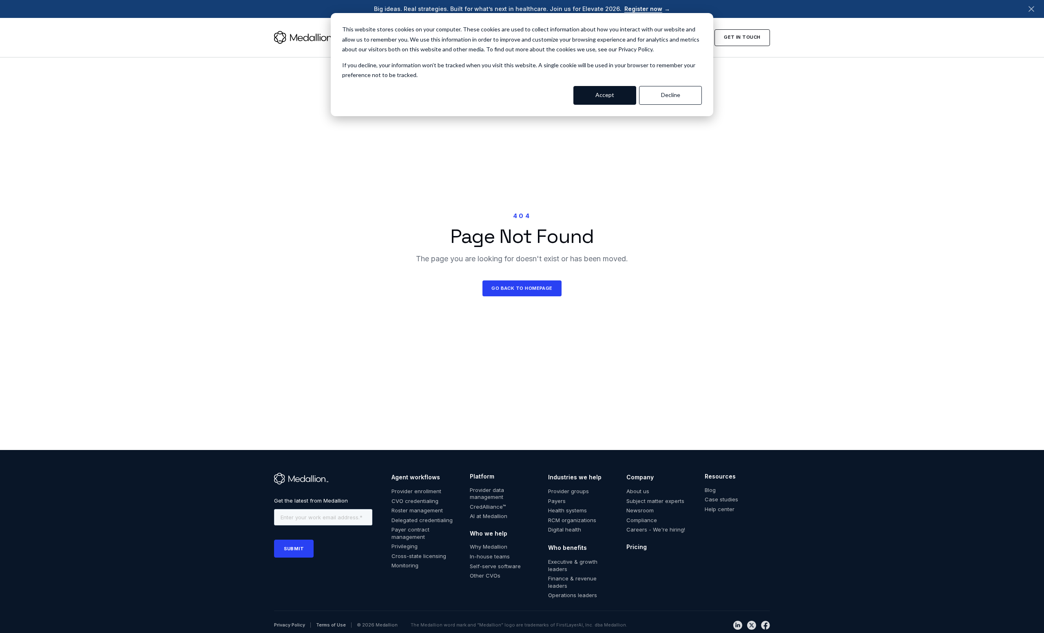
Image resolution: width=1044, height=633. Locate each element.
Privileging (405, 546)
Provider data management (487, 494)
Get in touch (742, 37)
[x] (751, 625)
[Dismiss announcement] (1031, 8)
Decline (670, 94)
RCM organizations (572, 520)
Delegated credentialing (422, 520)
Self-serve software (495, 566)
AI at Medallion (488, 516)
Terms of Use (331, 625)
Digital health (564, 529)
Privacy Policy (289, 625)
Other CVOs (485, 575)
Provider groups (568, 491)
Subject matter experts (655, 501)
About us (637, 491)
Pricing (636, 546)
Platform (482, 476)
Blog (710, 490)
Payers (557, 501)
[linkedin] (737, 625)
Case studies (721, 499)
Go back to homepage (522, 288)
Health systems (567, 510)
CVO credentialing (415, 501)
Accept (604, 94)
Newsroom (640, 510)
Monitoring (405, 565)
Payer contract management (410, 533)
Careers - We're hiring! (655, 529)
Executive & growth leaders (572, 565)
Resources (720, 476)
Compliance (641, 520)
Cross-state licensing (419, 556)
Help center (719, 509)
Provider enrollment (416, 491)
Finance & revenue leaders (572, 582)
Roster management (417, 510)
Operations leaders (572, 595)
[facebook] (765, 625)
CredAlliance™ (488, 506)
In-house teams (490, 556)
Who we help (488, 533)
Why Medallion (488, 546)
